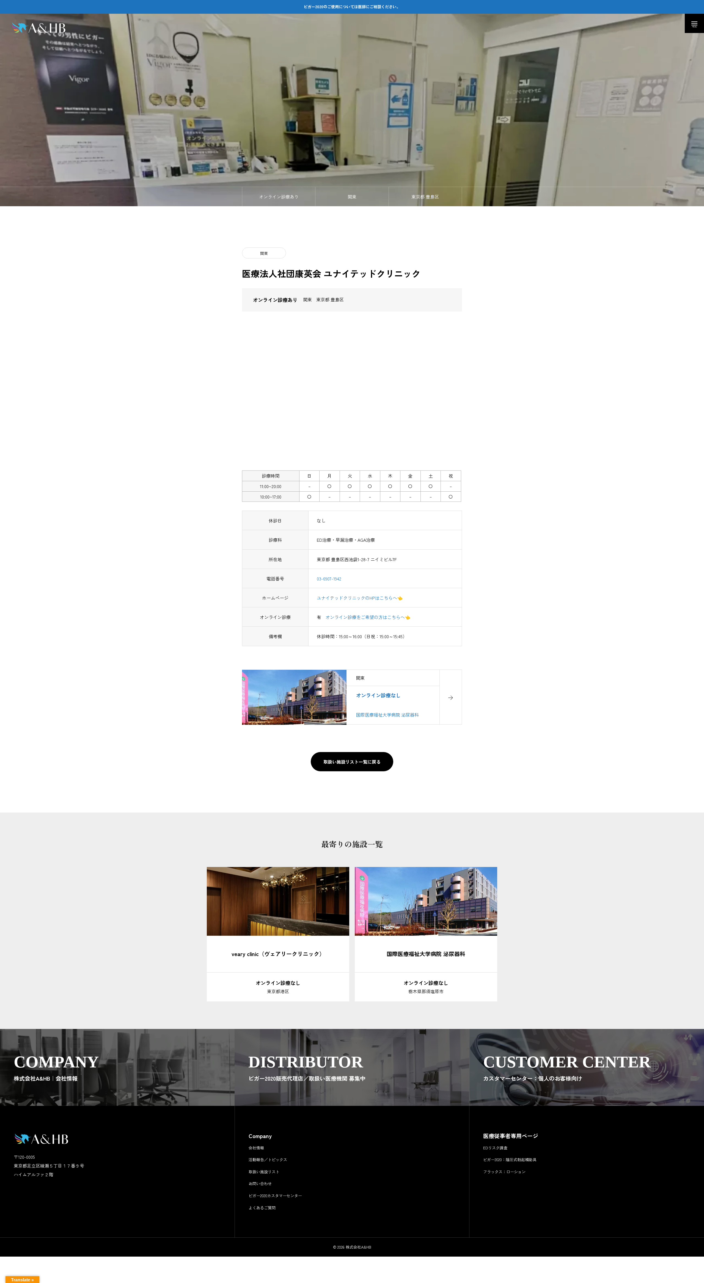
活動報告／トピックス (268, 1159)
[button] (219, 902)
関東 (264, 253)
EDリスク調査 (495, 1147)
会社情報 (256, 1147)
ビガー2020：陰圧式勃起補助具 (510, 1159)
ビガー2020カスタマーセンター (275, 1195)
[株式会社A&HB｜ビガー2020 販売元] (40, 27)
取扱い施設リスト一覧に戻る (352, 761)
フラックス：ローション (504, 1171)
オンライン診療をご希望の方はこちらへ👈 (368, 617)
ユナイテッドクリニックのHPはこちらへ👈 (360, 597)
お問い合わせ (260, 1183)
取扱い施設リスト (264, 1171)
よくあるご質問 (262, 1207)
